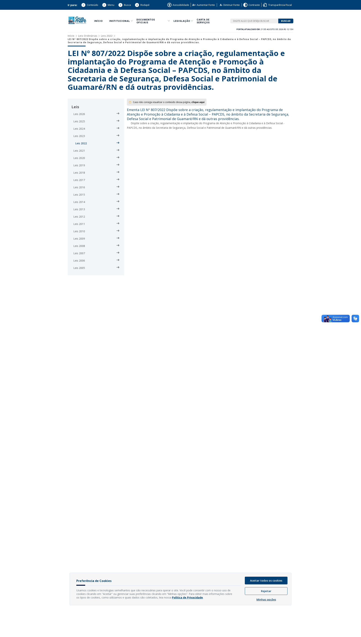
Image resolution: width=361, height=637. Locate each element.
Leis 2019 (79, 165)
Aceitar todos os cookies (266, 580)
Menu (109, 5)
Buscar (285, 21)
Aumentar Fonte (206, 5)
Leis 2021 (79, 150)
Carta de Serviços (203, 21)
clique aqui (198, 102)
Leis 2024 (79, 128)
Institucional (119, 21)
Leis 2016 (79, 187)
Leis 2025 (79, 121)
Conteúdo (90, 5)
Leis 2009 (79, 238)
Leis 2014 (79, 202)
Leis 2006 (79, 260)
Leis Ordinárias (87, 35)
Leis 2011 (79, 224)
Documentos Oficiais (146, 21)
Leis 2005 (79, 268)
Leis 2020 (79, 158)
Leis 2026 (79, 114)
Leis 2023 (79, 136)
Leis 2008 (79, 246)
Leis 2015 (79, 194)
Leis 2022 (107, 35)
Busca (125, 5)
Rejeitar (266, 591)
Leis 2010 (79, 231)
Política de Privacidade (187, 597)
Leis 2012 (79, 216)
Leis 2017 (79, 180)
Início (98, 21)
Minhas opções (266, 599)
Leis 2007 (79, 253)
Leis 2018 (79, 172)
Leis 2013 (79, 209)
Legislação (182, 21)
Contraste (254, 5)
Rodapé (142, 5)
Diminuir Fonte (231, 5)
